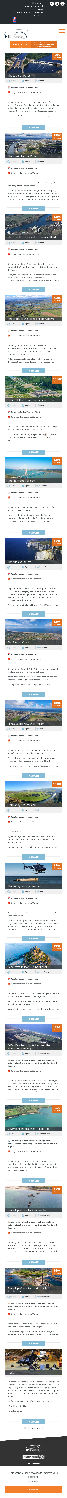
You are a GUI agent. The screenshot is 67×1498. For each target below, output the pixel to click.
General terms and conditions (29, 12)
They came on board (33, 6)
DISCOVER (33, 127)
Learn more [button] (33, 1481)
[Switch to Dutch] (28, 22)
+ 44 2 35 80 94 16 (20, 45)
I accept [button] (33, 1489)
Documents (37, 15)
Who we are (37, 3)
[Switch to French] (28, 18)
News (40, 9)
